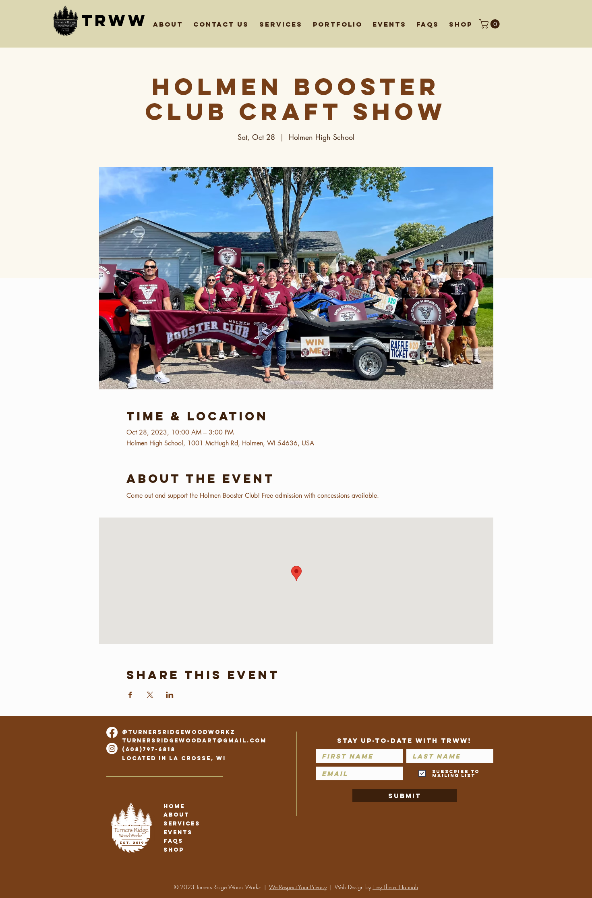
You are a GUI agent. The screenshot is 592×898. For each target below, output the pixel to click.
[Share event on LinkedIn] (170, 695)
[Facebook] (112, 732)
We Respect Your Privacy (298, 887)
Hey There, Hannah (395, 887)
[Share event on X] (150, 695)
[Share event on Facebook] (130, 695)
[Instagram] (112, 748)
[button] (223, 21)
